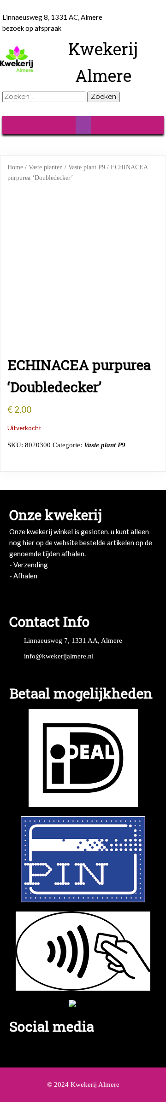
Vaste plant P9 (86, 167)
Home (15, 167)
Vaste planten (46, 167)
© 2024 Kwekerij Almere (83, 1084)
